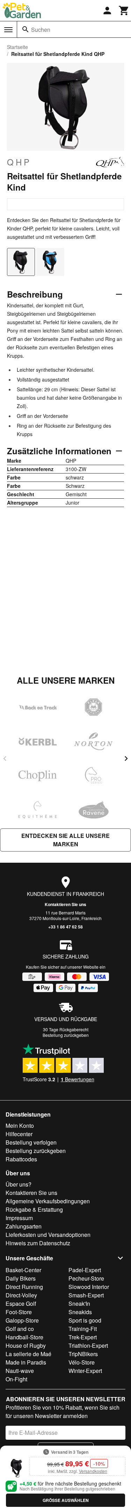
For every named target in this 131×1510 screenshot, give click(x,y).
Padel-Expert (84, 1270)
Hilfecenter (19, 1134)
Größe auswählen (66, 1500)
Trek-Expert (82, 1337)
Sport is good (84, 1320)
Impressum (19, 1218)
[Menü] (8, 29)
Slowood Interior (88, 1287)
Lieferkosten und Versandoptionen (48, 1235)
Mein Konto (20, 1125)
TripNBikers (83, 1354)
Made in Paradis (26, 1362)
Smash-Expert (86, 1295)
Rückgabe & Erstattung (34, 1209)
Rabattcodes (21, 1159)
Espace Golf (21, 1303)
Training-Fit (82, 1329)
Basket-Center (23, 1270)
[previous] (5, 758)
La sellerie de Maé (28, 1354)
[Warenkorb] (124, 10)
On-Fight (16, 1379)
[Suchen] (25, 29)
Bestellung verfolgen (31, 1142)
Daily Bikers (21, 1278)
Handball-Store (24, 1337)
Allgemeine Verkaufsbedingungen (48, 1201)
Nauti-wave (20, 1371)
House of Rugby (26, 1345)
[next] (126, 758)
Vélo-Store (81, 1362)
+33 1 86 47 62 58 (65, 927)
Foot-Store (19, 1312)
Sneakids (80, 1312)
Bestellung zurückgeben (66, 1035)
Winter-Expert (85, 1371)
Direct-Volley (21, 1295)
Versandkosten (93, 1471)
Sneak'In (79, 1303)
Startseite (17, 46)
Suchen (40, 30)
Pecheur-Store (86, 1278)
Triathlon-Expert (88, 1345)
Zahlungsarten (24, 1226)
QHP (19, 162)
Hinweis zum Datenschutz (38, 1243)
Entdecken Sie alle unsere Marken (65, 840)
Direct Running (24, 1287)
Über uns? (18, 1184)
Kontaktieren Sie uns (65, 904)
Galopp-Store (22, 1320)
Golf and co (20, 1329)
